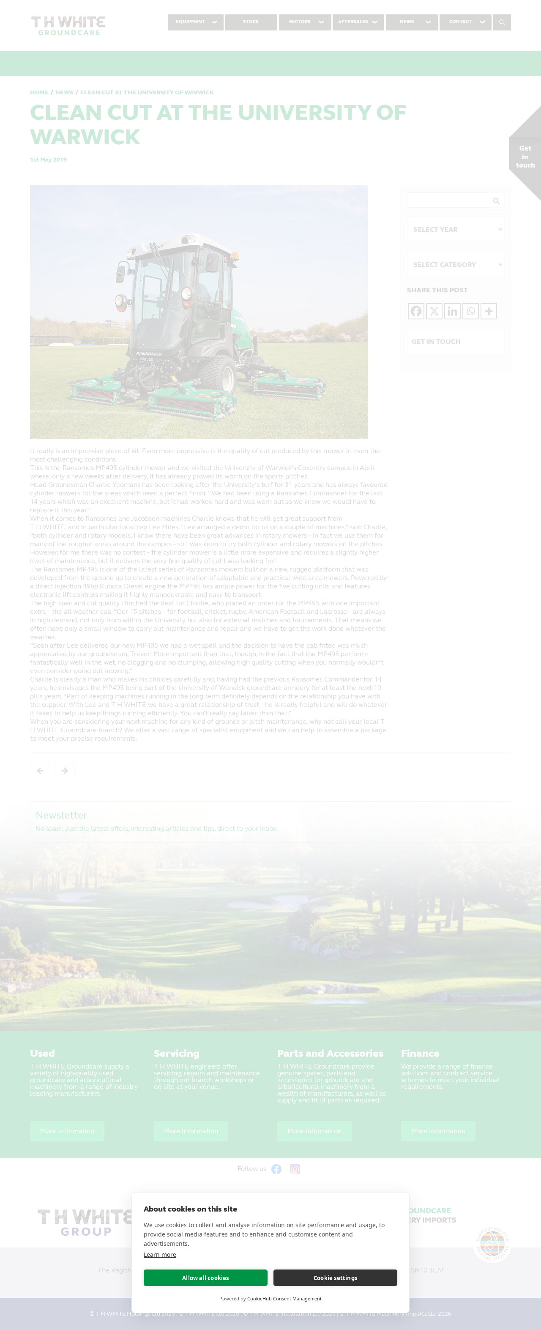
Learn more (160, 1254)
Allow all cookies (205, 1278)
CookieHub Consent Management (284, 1298)
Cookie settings (335, 1278)
